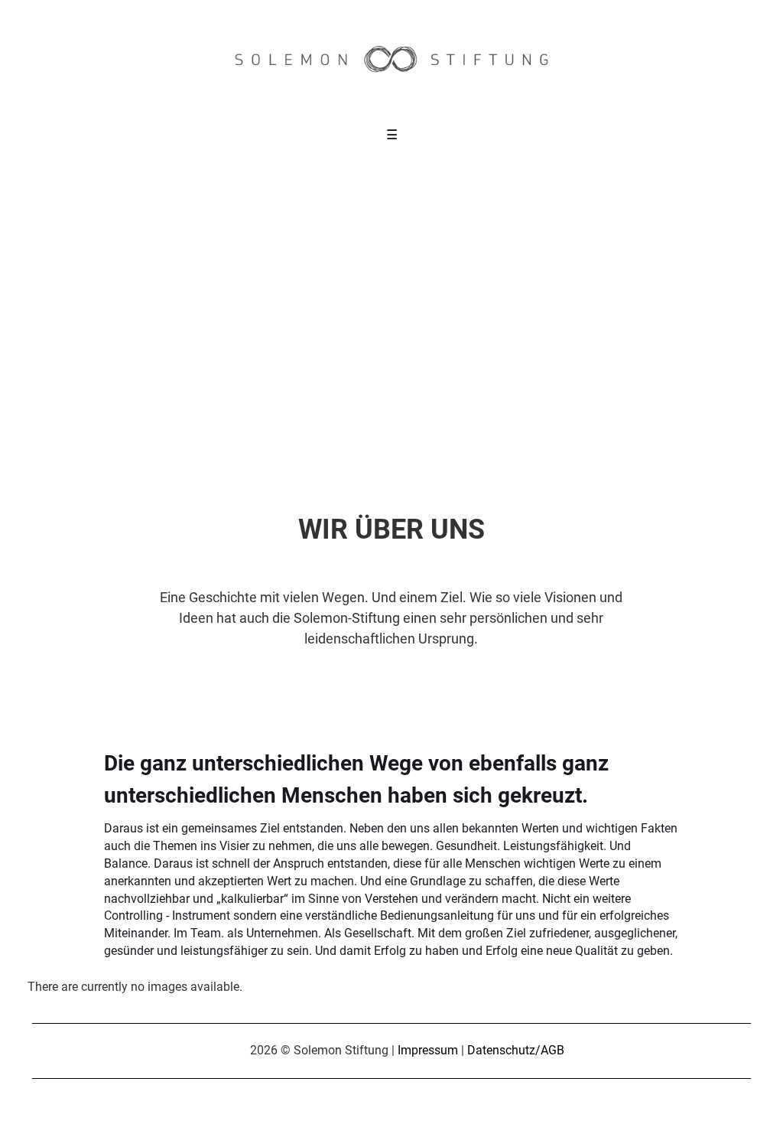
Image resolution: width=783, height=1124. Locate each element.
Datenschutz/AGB (515, 1050)
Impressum (428, 1050)
